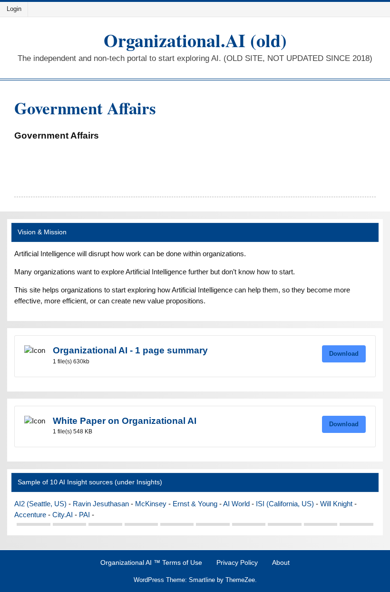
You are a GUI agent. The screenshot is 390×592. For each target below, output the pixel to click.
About (281, 563)
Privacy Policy (237, 563)
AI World (236, 504)
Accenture (30, 515)
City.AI (62, 515)
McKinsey (150, 504)
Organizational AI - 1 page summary (130, 350)
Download (344, 353)
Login (14, 8)
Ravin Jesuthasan (101, 504)
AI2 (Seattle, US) (40, 504)
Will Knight (336, 504)
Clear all (26, 153)
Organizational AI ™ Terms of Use (151, 563)
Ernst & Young (195, 504)
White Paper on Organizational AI (124, 421)
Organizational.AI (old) (195, 40)
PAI (84, 515)
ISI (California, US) (285, 504)
